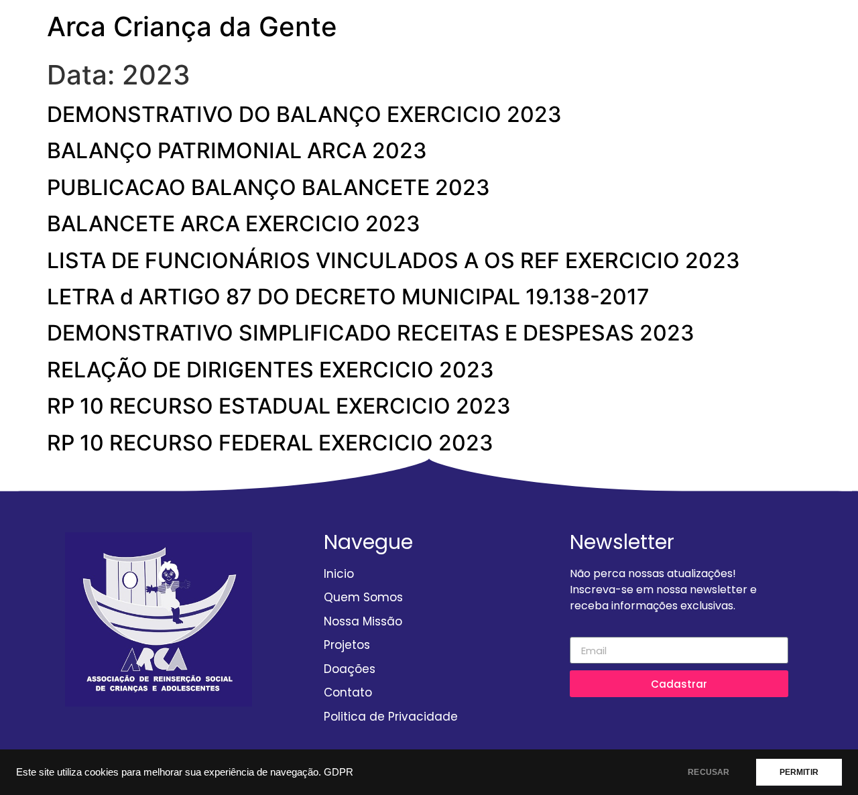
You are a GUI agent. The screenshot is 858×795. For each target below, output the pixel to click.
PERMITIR (799, 772)
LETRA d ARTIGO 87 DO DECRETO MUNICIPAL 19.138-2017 (348, 297)
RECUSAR (708, 772)
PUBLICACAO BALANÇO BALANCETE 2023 (268, 187)
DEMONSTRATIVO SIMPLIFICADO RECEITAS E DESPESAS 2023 (370, 333)
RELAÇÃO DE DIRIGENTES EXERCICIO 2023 (270, 370)
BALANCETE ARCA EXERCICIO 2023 (233, 223)
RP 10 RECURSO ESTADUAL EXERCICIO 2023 (279, 406)
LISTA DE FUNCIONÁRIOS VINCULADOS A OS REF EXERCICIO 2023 (393, 260)
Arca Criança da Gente (192, 26)
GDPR (338, 772)
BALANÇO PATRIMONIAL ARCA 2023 (237, 150)
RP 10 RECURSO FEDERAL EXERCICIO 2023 (270, 443)
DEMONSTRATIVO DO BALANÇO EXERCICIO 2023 (304, 114)
